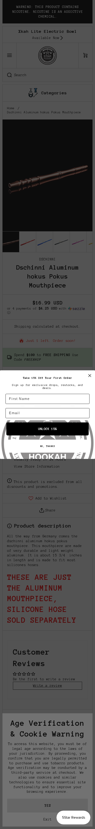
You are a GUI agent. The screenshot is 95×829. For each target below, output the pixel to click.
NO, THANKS (47, 446)
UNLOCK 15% (47, 428)
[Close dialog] (89, 375)
